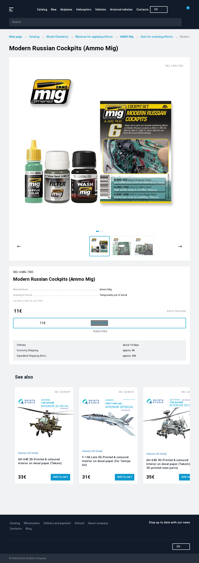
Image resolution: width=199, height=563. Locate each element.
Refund (79, 523)
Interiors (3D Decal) (28, 453)
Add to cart (60, 476)
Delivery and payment (57, 523)
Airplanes (66, 9)
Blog (28, 528)
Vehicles (100, 9)
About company (98, 523)
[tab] (97, 231)
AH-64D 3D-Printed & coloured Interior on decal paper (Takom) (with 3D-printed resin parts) (172, 464)
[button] (99, 246)
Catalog (42, 9)
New (53, 9)
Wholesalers (32, 523)
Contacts (142, 9)
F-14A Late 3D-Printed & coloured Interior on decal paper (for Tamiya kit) (106, 461)
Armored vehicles (121, 9)
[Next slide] (179, 246)
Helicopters (83, 9)
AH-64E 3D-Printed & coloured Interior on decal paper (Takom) (40, 461)
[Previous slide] (19, 246)
